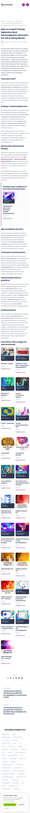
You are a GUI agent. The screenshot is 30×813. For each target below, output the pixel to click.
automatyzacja (5, 740)
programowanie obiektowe (8, 773)
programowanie (6, 770)
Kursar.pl (7, 42)
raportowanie (5, 779)
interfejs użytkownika (13, 755)
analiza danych (5, 734)
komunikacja (13, 758)
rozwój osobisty (6, 782)
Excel (3, 752)
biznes (14, 743)
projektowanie (21, 773)
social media (16, 782)
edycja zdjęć (14, 749)
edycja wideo (5, 749)
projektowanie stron (21, 776)
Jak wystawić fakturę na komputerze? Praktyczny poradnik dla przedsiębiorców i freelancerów (14, 711)
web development (6, 789)
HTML (3, 755)
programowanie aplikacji (18, 770)
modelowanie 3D (19, 764)
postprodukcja (17, 767)
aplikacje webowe (17, 737)
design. (4, 746)
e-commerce (12, 746)
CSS (20, 743)
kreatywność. (22, 758)
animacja (14, 734)
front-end (10, 752)
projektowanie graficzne (7, 776)
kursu (9, 173)
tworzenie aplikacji (13, 786)
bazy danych (15, 740)
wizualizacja (16, 789)
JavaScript (4, 758)
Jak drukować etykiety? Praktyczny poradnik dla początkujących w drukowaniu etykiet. (15, 694)
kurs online (4, 761)
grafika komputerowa (20, 752)
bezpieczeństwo (6, 743)
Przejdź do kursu (7, 218)
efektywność (23, 749)
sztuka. (4, 786)
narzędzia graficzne (6, 767)
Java (22, 755)
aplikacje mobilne (6, 737)
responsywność (15, 779)
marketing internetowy (7, 764)
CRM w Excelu (14, 42)
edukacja (20, 746)
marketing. (12, 761)
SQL (23, 782)
